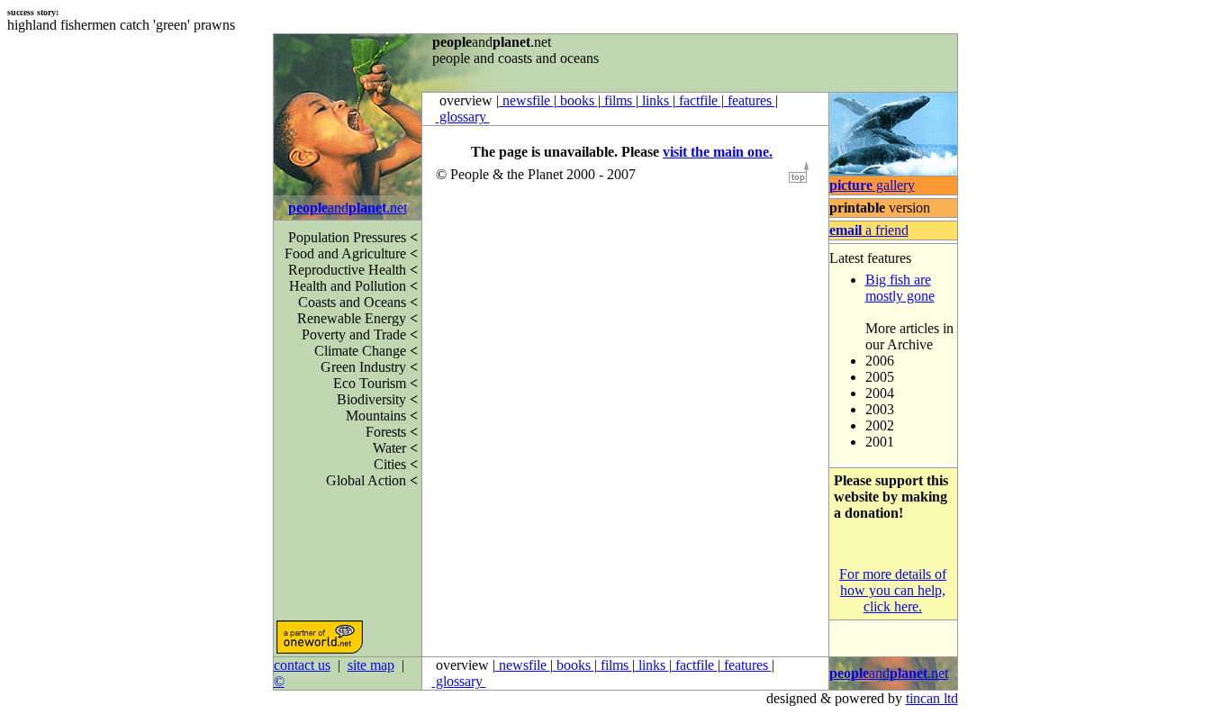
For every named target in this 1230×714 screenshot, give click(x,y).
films (618, 100)
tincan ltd (932, 698)
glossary (463, 116)
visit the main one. (718, 151)
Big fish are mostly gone (900, 287)
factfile (698, 100)
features (749, 100)
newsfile (526, 100)
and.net (347, 207)
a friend (869, 230)
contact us (302, 665)
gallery (872, 185)
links (655, 100)
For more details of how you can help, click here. (892, 590)
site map (371, 665)
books (577, 100)
